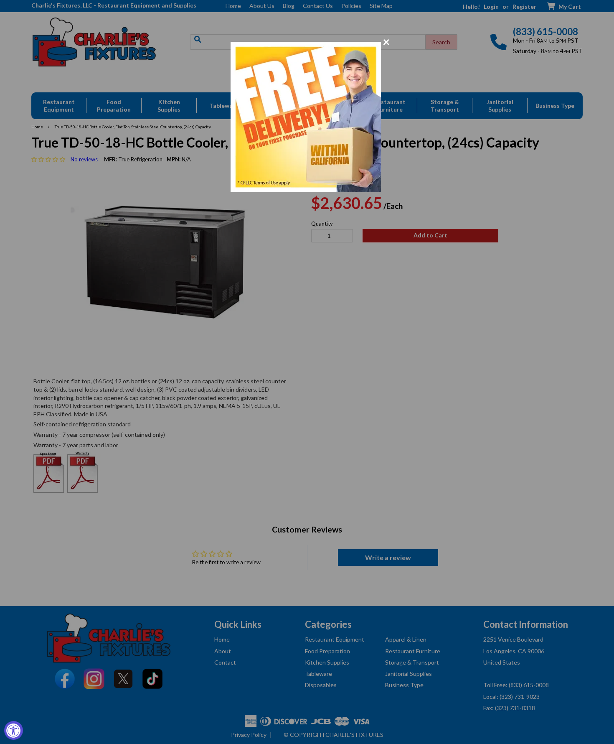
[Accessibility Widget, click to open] (13, 730)
